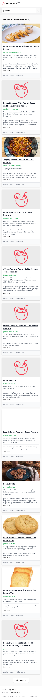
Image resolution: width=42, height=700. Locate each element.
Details (5, 75)
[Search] (38, 10)
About (4, 696)
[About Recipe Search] (29, 20)
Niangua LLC (11, 690)
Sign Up (24, 696)
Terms (17, 696)
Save (12, 75)
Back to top (33, 696)
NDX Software (15, 692)
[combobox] (19, 10)
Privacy (10, 696)
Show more (6, 70)
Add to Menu (20, 75)
